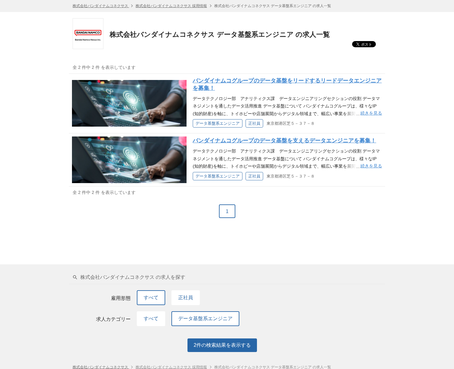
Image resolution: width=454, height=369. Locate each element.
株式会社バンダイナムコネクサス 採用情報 (171, 6)
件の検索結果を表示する (222, 345)
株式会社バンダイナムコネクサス (101, 6)
